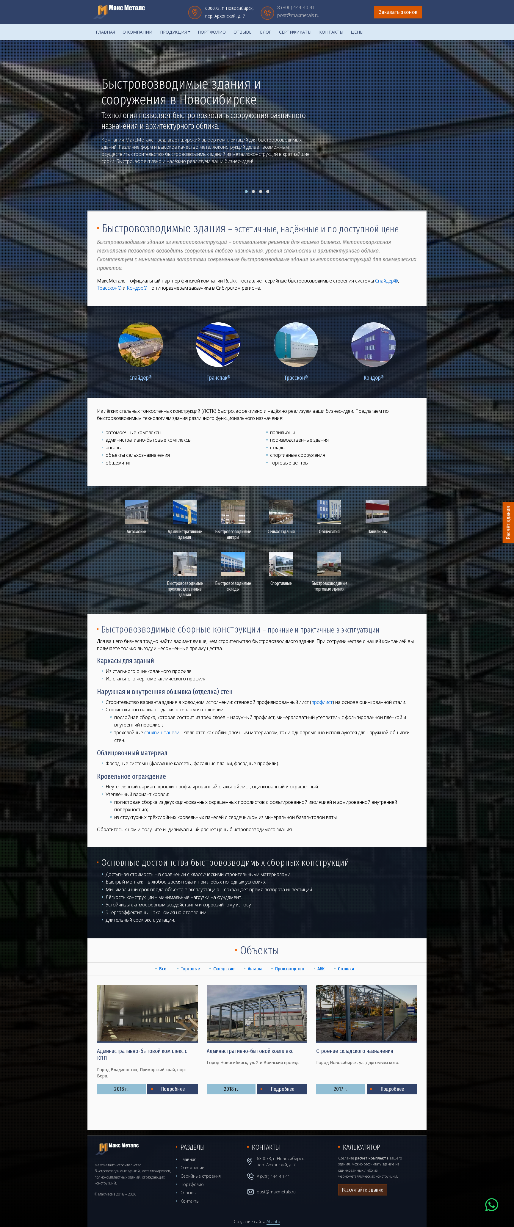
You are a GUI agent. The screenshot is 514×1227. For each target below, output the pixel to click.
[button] (246, 191)
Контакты (331, 32)
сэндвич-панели (161, 732)
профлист (322, 702)
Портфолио (212, 32)
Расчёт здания (508, 522)
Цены (357, 32)
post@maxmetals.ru (298, 15)
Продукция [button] (173, 32)
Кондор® (137, 288)
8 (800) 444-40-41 (296, 8)
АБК (321, 969)
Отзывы (243, 32)
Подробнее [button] (123, 159)
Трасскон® (109, 288)
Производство (289, 969)
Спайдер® (386, 280)
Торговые (190, 969)
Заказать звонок (398, 12)
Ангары (255, 969)
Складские (223, 969)
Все (162, 969)
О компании (137, 32)
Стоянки (346, 969)
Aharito (273, 1221)
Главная (105, 32)
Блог (265, 32)
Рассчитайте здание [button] (362, 1190)
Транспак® (218, 377)
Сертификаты (295, 32)
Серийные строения (201, 1176)
